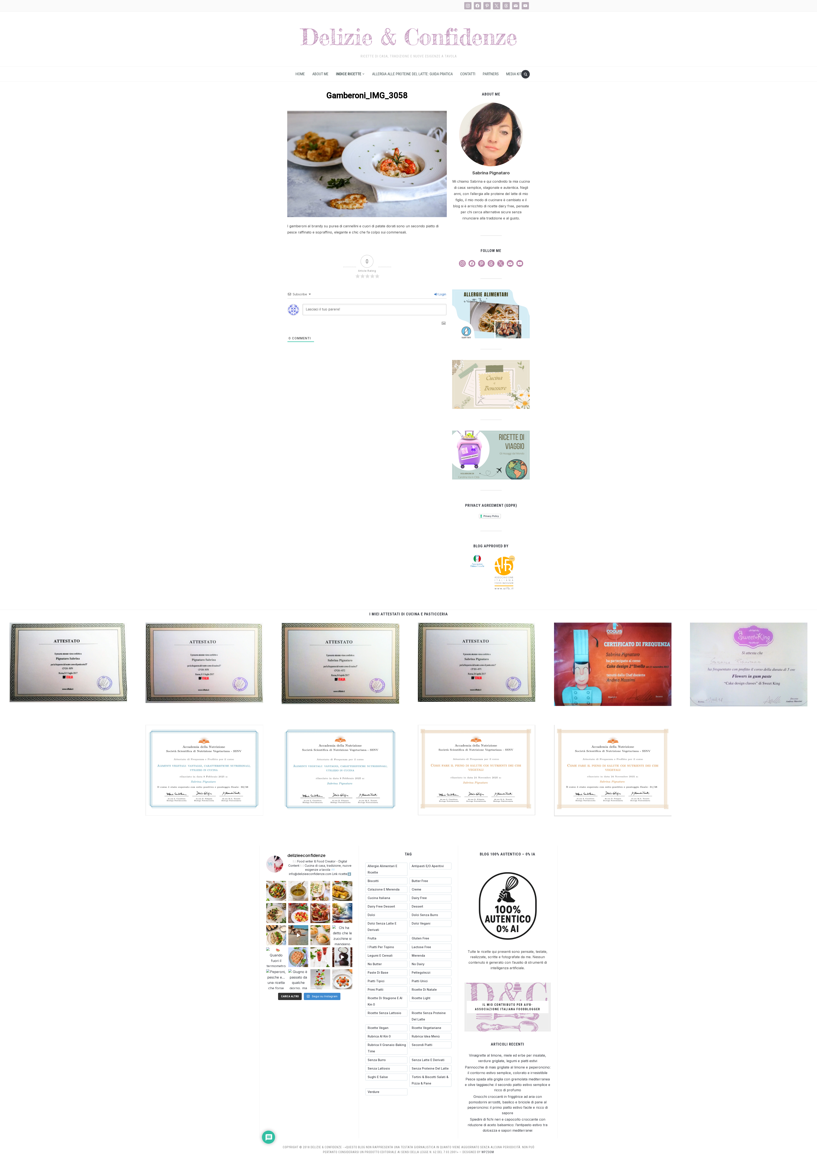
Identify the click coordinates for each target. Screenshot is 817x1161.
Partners (491, 74)
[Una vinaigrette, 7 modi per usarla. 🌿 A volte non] (298, 891)
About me (320, 74)
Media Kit (513, 74)
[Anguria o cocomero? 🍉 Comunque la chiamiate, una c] (320, 957)
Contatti (467, 74)
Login (442, 294)
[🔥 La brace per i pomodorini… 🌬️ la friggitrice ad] (298, 913)
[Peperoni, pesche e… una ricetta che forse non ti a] (276, 979)
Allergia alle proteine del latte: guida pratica (412, 74)
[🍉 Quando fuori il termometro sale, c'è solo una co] (276, 957)
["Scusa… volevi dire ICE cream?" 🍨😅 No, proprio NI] (320, 935)
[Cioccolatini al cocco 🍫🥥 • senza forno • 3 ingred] (342, 957)
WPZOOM (487, 1152)
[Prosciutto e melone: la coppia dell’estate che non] (342, 979)
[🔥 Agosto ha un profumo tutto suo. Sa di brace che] (342, 913)
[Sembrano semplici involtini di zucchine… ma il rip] (320, 891)
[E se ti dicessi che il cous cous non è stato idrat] (298, 957)
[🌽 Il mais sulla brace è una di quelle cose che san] (342, 891)
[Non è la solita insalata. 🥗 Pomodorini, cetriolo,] (276, 891)
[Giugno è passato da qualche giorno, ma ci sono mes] (298, 979)
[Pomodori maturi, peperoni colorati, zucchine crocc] (320, 979)
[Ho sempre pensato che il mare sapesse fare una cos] (298, 935)
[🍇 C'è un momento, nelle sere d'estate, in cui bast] (320, 913)
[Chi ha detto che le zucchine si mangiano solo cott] (342, 935)
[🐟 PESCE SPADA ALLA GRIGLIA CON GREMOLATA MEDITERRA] (276, 913)
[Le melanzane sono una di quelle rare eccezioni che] (276, 935)
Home (300, 74)
